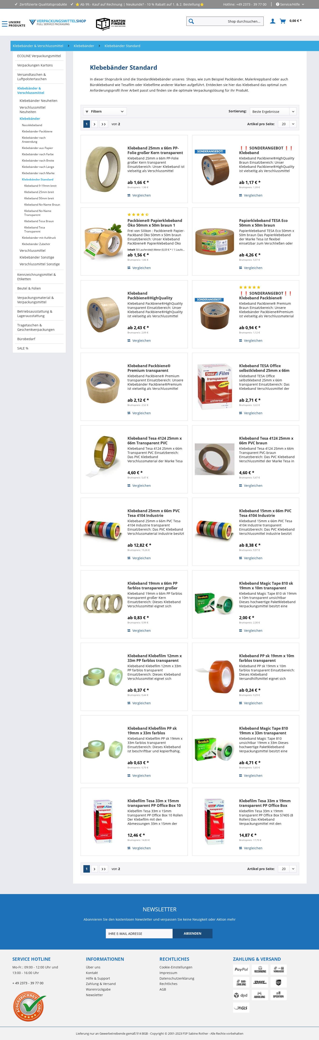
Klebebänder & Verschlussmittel (30, 90)
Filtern (96, 111)
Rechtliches (168, 983)
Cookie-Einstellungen (176, 967)
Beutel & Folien (29, 288)
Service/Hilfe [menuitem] (290, 4)
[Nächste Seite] (94, 124)
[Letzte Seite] (103, 124)
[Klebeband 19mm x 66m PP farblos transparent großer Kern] (103, 604)
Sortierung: (238, 111)
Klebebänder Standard (37, 179)
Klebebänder (30, 118)
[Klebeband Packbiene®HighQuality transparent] (103, 314)
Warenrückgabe (98, 989)
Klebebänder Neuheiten (38, 100)
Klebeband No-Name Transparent (37, 213)
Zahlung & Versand (101, 983)
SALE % (22, 348)
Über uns (93, 967)
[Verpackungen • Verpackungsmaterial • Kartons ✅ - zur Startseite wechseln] (57, 22)
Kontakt (92, 973)
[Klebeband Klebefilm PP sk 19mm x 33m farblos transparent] (103, 749)
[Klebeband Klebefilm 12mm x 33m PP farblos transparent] (103, 677)
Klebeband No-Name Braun (42, 205)
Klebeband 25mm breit (39, 192)
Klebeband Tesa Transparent (34, 229)
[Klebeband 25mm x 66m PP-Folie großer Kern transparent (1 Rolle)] (103, 169)
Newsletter (94, 995)
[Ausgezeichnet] (48, 1006)
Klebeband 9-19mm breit (40, 186)
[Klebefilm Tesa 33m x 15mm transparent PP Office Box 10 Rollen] (103, 822)
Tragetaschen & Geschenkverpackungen (36, 327)
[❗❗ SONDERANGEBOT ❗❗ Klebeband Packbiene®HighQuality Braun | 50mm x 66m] (214, 169)
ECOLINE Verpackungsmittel (39, 56)
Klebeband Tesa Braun (39, 221)
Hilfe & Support (98, 978)
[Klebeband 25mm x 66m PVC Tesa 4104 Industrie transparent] (103, 532)
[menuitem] (226, 21)
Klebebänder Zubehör (36, 244)
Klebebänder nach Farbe (38, 154)
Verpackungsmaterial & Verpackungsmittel (35, 299)
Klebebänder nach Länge (38, 167)
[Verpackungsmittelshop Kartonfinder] (111, 24)
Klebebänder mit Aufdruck (39, 238)
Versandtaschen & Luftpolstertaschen (32, 76)
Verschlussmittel (33, 250)
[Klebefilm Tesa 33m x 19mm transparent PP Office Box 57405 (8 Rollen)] (214, 822)
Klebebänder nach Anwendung (34, 140)
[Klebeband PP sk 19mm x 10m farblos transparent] (214, 677)
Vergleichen (141, 195)
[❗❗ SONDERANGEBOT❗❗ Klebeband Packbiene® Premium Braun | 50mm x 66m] (214, 314)
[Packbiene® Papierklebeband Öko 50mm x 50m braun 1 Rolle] (103, 241)
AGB (163, 989)
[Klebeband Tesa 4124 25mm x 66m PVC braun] (214, 459)
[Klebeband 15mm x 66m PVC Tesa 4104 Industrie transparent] (214, 532)
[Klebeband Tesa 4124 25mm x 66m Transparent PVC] (103, 459)
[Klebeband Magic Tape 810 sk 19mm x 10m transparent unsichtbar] (214, 604)
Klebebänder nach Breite (38, 160)
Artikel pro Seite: (261, 124)
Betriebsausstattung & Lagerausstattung (34, 313)
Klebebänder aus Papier (37, 148)
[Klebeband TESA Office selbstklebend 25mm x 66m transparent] (214, 387)
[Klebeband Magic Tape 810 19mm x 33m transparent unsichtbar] (214, 749)
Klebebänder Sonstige (37, 257)
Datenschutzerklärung (177, 978)
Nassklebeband (32, 125)
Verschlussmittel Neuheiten (33, 109)
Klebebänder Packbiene (37, 131)
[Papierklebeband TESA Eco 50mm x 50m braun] (214, 241)
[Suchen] (191, 21)
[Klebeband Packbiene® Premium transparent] (103, 387)
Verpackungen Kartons (35, 65)
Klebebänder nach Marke (38, 173)
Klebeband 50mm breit (39, 198)
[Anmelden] (272, 21)
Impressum (168, 973)
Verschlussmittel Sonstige (40, 264)
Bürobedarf (26, 339)
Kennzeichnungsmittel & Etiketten (36, 276)
